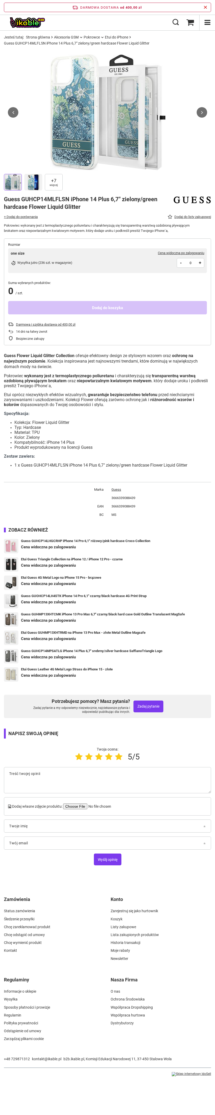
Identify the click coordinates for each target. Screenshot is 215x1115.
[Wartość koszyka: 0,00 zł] (190, 22)
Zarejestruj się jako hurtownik (134, 911)
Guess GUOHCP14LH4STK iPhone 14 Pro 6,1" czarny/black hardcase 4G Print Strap (84, 596)
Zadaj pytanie (148, 706)
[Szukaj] (175, 22)
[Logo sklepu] (27, 22)
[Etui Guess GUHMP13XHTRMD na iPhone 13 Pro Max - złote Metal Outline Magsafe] (11, 638)
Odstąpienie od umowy (22, 1031)
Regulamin (12, 1015)
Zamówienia (17, 899)
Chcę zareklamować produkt (27, 927)
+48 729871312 (17, 1059)
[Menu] (207, 22)
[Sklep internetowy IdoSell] (191, 1074)
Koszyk (116, 919)
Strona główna (38, 37)
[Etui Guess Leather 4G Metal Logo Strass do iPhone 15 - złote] (11, 674)
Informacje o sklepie (20, 991)
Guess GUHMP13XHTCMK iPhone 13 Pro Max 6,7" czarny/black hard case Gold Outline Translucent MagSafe (103, 614)
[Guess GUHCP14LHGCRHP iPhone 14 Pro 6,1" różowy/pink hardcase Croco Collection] (11, 546)
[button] (13, 112)
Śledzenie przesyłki (19, 919)
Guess (116, 489)
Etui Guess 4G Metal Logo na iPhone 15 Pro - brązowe (61, 578)
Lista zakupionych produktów (135, 935)
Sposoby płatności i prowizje (27, 1007)
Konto (117, 899)
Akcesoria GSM (66, 37)
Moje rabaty (120, 950)
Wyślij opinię (107, 859)
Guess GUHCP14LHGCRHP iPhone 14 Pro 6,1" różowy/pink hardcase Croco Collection (85, 541)
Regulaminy (16, 979)
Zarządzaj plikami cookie (24, 1039)
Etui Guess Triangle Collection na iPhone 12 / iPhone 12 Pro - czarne (72, 559)
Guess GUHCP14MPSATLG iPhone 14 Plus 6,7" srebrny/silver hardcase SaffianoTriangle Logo (91, 651)
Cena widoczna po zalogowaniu (181, 253)
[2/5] (89, 757)
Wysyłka (11, 999)
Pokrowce (92, 37)
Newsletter (119, 959)
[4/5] (108, 757)
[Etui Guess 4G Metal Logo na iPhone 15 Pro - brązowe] (11, 583)
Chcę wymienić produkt (23, 943)
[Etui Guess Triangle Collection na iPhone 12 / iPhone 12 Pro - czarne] (11, 564)
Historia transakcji (125, 943)
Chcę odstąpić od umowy (24, 935)
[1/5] (79, 757)
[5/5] (118, 757)
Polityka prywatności (21, 1023)
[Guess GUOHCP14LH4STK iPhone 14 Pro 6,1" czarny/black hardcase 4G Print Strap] (11, 601)
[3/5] (99, 757)
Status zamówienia (19, 911)
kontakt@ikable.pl (46, 1059)
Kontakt (10, 950)
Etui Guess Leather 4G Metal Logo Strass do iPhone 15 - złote (67, 669)
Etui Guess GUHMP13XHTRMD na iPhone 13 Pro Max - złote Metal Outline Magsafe (83, 633)
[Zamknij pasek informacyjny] (205, 7)
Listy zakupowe (123, 927)
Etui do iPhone (116, 37)
